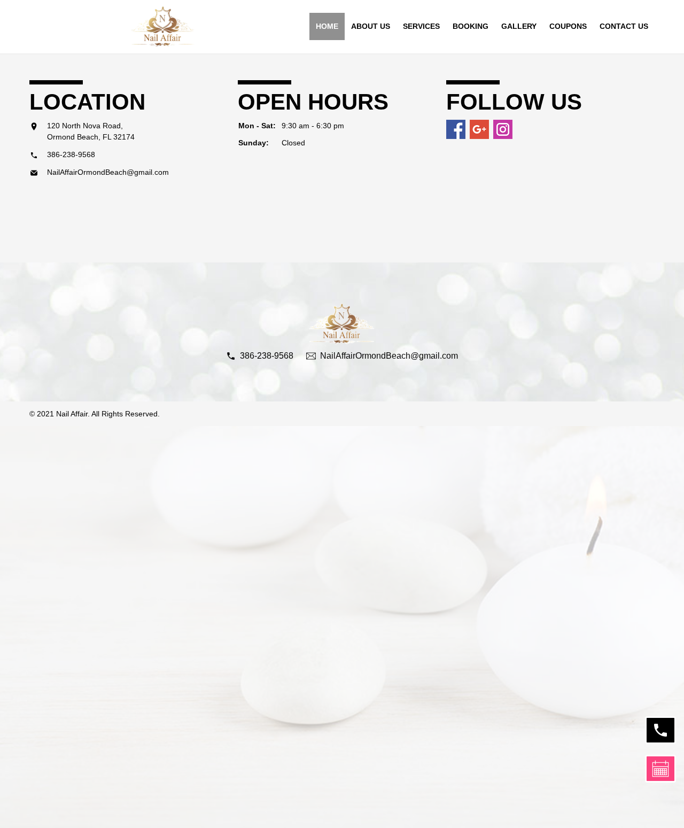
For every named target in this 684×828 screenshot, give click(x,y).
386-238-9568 (71, 154)
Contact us (624, 26)
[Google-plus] (479, 129)
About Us (370, 26)
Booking (470, 26)
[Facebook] (455, 129)
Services (421, 26)
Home (327, 26)
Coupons (568, 26)
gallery (519, 26)
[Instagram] (502, 129)
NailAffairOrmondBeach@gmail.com (108, 172)
